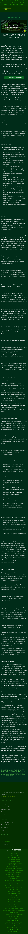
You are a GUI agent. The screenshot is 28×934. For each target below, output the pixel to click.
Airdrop (3, 814)
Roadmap (3, 812)
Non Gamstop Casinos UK (14, 899)
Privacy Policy (5, 827)
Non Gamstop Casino (14, 882)
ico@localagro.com (8, 841)
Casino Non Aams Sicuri (14, 926)
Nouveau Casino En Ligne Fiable (14, 914)
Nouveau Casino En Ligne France (14, 924)
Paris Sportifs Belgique (14, 907)
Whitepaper (4, 804)
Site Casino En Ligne (14, 916)
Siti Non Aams (14, 855)
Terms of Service (5, 825)
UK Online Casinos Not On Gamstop (14, 870)
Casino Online (14, 878)
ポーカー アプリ (14, 929)
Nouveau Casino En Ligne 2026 (14, 922)
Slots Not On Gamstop (14, 897)
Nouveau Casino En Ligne (14, 927)
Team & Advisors (5, 809)
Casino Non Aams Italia (14, 857)
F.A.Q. (2, 830)
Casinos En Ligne (14, 889)
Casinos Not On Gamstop (12, 3)
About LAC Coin (5, 806)
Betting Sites (14, 895)
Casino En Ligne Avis (14, 918)
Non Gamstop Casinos (14, 859)
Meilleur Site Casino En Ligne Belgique (14, 908)
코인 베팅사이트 (14, 912)
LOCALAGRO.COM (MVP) (7, 822)
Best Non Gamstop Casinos (14, 884)
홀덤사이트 (14, 853)
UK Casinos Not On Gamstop (14, 863)
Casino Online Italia (14, 905)
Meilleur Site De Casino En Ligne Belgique (14, 910)
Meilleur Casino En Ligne (14, 931)
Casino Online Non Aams (14, 901)
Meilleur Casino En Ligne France (14, 874)
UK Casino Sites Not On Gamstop (14, 880)
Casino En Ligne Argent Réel (14, 920)
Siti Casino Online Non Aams (14, 903)
